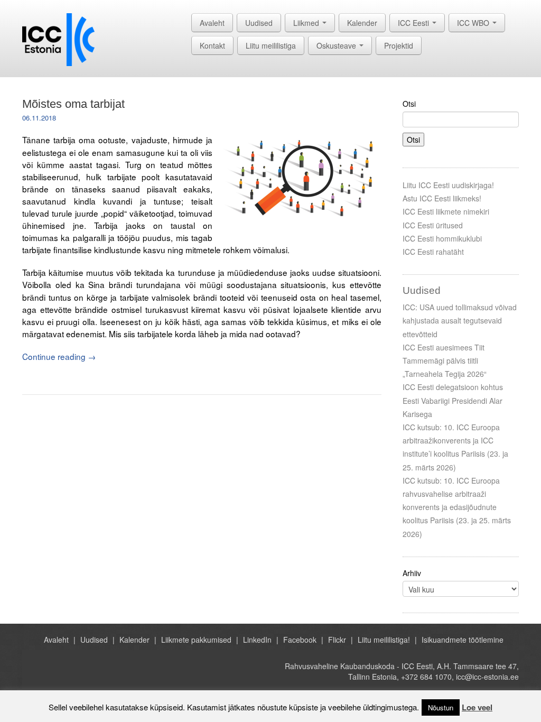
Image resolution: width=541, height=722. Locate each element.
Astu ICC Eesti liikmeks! (442, 198)
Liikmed (307, 22)
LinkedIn (257, 639)
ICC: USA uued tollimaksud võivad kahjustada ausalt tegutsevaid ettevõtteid (460, 320)
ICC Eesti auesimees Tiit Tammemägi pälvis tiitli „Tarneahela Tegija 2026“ (445, 360)
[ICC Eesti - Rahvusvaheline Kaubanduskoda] (58, 38)
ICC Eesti (414, 22)
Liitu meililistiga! (384, 639)
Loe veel (477, 707)
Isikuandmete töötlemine (462, 639)
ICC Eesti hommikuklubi (442, 238)
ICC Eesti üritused (433, 225)
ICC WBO (474, 22)
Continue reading (59, 356)
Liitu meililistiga (271, 45)
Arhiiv (412, 573)
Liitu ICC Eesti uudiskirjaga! (448, 185)
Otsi (409, 103)
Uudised (259, 22)
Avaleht (212, 22)
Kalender (362, 22)
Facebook (299, 639)
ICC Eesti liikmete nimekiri (446, 211)
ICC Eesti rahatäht (433, 251)
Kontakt (212, 45)
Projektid (398, 45)
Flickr (337, 639)
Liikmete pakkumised (196, 639)
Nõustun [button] (440, 707)
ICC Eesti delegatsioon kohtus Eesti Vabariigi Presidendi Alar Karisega (453, 400)
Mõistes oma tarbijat (73, 103)
